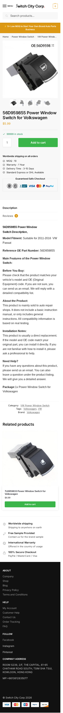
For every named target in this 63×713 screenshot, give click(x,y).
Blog (5, 585)
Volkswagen (30, 408)
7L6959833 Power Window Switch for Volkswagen (25, 492)
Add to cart (38, 142)
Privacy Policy (11, 589)
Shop (6, 580)
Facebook (8, 639)
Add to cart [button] (30, 504)
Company (8, 576)
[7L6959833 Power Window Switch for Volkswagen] (30, 458)
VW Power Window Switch (35, 405)
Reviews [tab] (10, 216)
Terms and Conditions (15, 594)
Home (6, 36)
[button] (55, 6)
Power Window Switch (23, 36)
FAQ (5, 626)
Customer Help (11, 612)
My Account (10, 608)
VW (40, 408)
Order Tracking (11, 621)
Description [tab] (10, 208)
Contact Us (9, 617)
